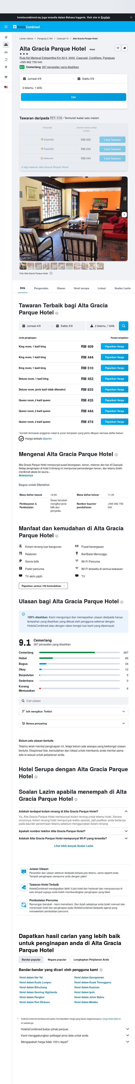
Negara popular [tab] (57, 959)
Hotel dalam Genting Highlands (38, 992)
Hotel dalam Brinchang (33, 987)
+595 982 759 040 (31, 62)
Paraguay (42, 38)
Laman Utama (26, 38)
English (105, 17)
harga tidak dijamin (111, 1018)
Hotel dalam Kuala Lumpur (35, 982)
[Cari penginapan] (6, 44)
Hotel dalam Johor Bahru (89, 997)
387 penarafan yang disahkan (60, 67)
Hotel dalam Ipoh (84, 992)
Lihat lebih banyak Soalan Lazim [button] (73, 846)
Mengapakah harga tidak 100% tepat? (44, 1042)
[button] (131, 17)
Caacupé (61, 38)
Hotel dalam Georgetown (89, 977)
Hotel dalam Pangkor (32, 997)
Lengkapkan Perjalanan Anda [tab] (91, 959)
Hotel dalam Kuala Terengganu (92, 982)
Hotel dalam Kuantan (86, 987)
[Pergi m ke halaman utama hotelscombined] (26, 26)
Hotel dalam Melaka (86, 1002)
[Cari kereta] (6, 52)
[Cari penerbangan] (6, 37)
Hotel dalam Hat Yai (31, 977)
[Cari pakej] (6, 59)
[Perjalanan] (6, 77)
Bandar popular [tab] (31, 959)
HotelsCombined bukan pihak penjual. (45, 1029)
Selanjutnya (26, 475)
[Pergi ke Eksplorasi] (6, 67)
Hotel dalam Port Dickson (35, 1002)
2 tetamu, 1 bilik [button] (32, 88)
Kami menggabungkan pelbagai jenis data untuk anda (54, 1035)
